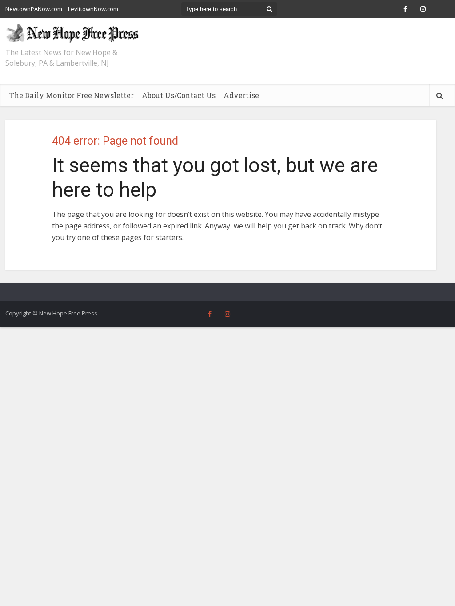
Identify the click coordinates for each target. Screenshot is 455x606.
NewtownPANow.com (33, 9)
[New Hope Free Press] (72, 32)
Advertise (241, 95)
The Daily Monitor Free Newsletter (71, 95)
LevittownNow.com (93, 9)
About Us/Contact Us (179, 95)
